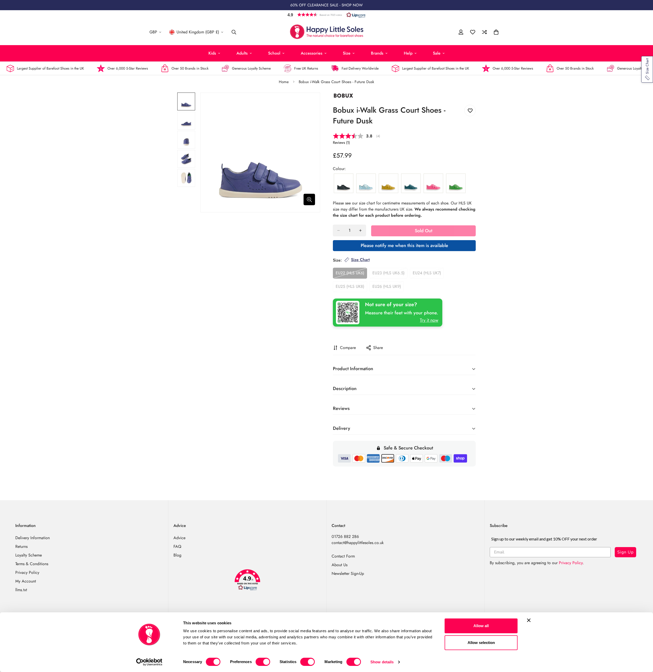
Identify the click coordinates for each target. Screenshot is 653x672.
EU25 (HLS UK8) (351, 287)
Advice (179, 538)
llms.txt (21, 590)
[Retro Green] (456, 183)
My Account (25, 581)
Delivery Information (32, 538)
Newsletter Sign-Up (348, 573)
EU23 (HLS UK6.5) (389, 274)
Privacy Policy (27, 572)
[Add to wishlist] (470, 110)
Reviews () (341, 142)
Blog (177, 555)
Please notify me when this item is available (404, 245)
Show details (382, 662)
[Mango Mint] (388, 183)
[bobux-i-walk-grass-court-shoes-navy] (343, 183)
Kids (212, 53)
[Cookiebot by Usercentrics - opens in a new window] (149, 662)
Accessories (311, 53)
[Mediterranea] (411, 183)
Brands (377, 53)
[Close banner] (529, 620)
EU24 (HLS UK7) (428, 274)
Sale (437, 53)
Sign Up (625, 552)
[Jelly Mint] (366, 183)
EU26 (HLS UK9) (388, 287)
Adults (242, 53)
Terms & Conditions (31, 564)
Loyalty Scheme (28, 555)
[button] (326, 14)
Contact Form (343, 556)
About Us (339, 565)
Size (346, 53)
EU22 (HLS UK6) (351, 274)
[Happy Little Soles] (326, 32)
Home (284, 82)
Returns (21, 546)
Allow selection (481, 642)
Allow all (481, 626)
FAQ (177, 546)
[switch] (263, 662)
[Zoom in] (309, 199)
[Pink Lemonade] (433, 183)
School (274, 53)
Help (408, 53)
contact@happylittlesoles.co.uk (358, 543)
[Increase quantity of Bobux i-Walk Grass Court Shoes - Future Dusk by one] (360, 230)
